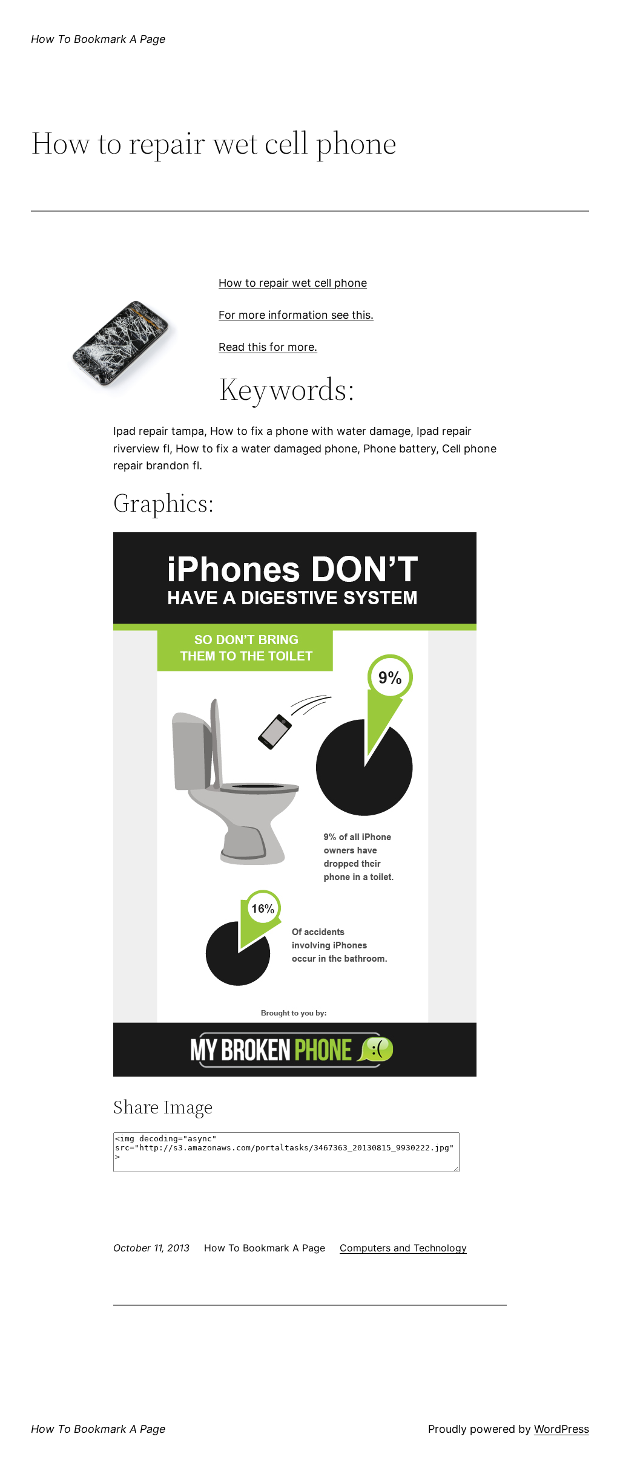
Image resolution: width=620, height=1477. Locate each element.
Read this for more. (268, 347)
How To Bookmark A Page (98, 39)
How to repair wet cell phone (293, 282)
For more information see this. (296, 314)
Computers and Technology (403, 1248)
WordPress (561, 1429)
